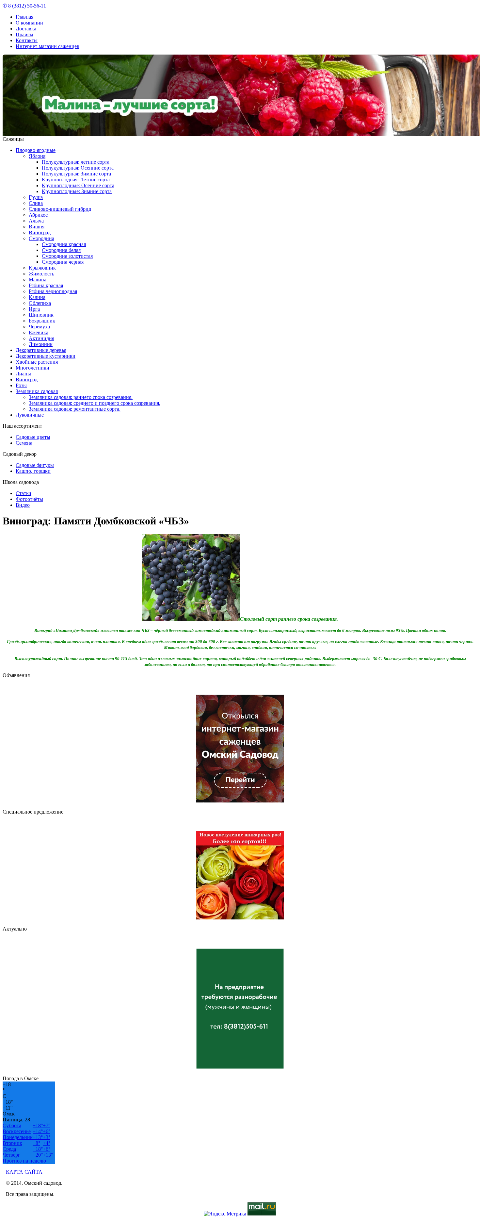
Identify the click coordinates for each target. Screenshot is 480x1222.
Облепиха (40, 303)
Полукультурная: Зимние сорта (76, 173)
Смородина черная (63, 262)
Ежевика (38, 332)
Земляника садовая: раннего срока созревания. (81, 397)
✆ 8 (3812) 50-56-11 (24, 5)
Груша (36, 197)
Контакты (27, 40)
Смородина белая (61, 250)
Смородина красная (64, 244)
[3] (272, 131)
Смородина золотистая (67, 256)
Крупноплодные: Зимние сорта (77, 191)
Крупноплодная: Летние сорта (76, 179)
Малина (37, 279)
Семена (24, 443)
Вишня (36, 226)
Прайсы (24, 34)
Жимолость (41, 273)
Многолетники (32, 368)
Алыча (36, 220)
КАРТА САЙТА (24, 1172)
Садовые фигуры (35, 465)
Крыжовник (42, 268)
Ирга (34, 309)
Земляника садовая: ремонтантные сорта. (74, 409)
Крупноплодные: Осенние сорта (78, 185)
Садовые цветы (33, 437)
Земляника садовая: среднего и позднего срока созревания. (94, 403)
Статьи (23, 493)
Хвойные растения (37, 362)
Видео (23, 505)
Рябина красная (46, 285)
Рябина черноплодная (53, 291)
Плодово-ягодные (36, 150)
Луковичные (30, 415)
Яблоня (37, 156)
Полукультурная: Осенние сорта (78, 168)
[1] (262, 131)
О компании (29, 22)
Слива (36, 203)
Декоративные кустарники (45, 356)
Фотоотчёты (29, 499)
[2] (267, 131)
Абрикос (38, 215)
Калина (37, 297)
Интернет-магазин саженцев (47, 46)
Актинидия (41, 338)
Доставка (26, 28)
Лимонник (41, 344)
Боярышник (42, 320)
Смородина (41, 238)
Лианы (23, 373)
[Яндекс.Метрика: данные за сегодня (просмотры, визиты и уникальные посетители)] (225, 1214)
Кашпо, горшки (33, 471)
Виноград (40, 232)
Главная (24, 17)
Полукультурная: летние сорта (75, 162)
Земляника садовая (37, 391)
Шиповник (41, 315)
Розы (21, 385)
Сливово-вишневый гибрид (60, 209)
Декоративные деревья (41, 350)
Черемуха (39, 326)
